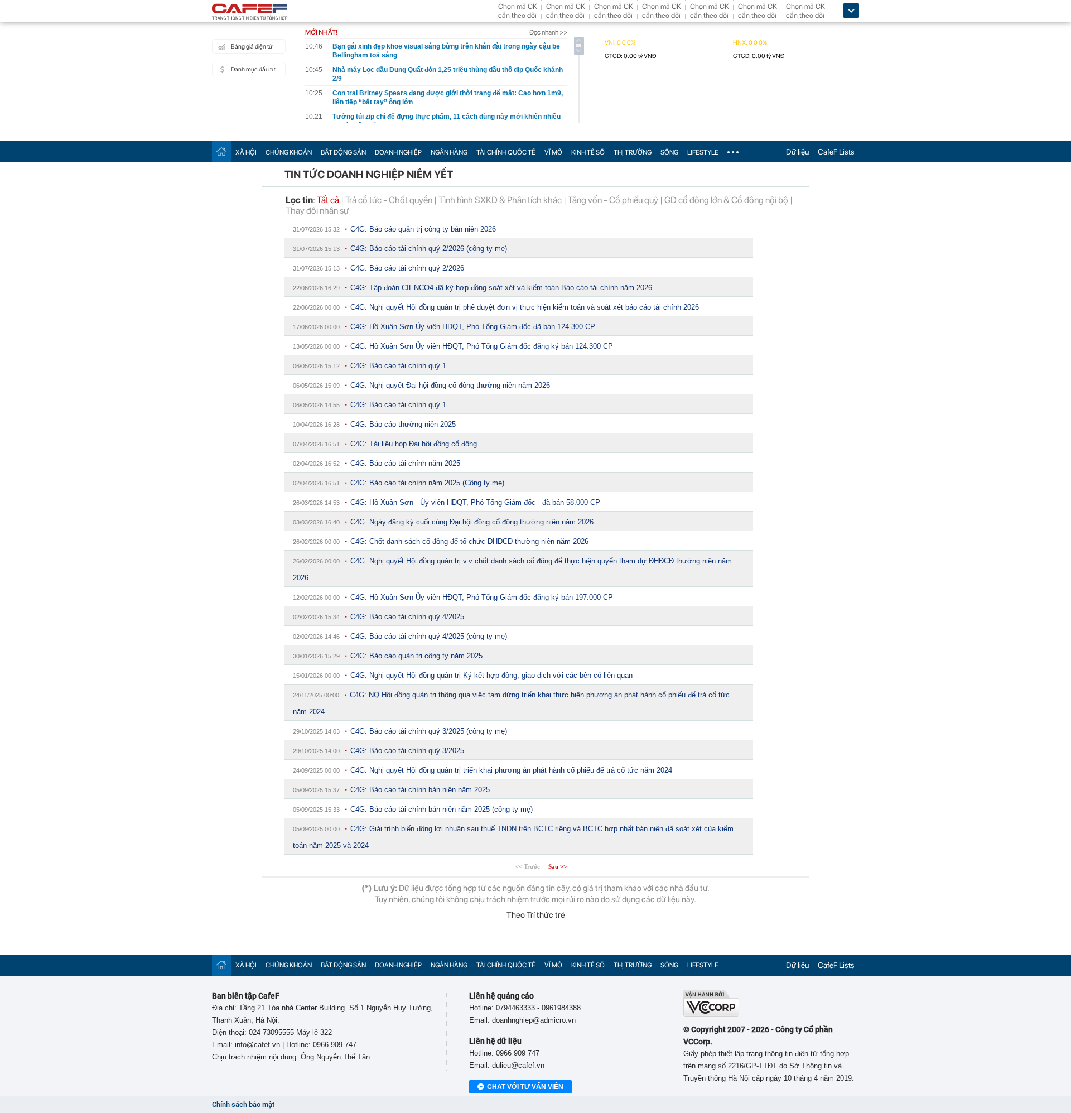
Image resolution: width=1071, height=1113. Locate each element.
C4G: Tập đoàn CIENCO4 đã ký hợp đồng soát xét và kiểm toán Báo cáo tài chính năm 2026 (501, 287)
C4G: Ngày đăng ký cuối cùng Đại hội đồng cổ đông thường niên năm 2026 (472, 522)
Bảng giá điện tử (251, 46)
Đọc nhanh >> (548, 32)
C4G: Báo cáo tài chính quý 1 (398, 366)
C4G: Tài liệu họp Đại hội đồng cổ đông (413, 444)
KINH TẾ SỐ (588, 152)
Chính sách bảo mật (243, 1104)
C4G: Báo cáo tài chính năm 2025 (405, 463)
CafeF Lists (836, 151)
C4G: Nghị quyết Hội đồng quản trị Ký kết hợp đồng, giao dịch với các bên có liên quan (491, 675)
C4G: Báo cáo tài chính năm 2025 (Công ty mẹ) (427, 483)
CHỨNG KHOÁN (289, 152)
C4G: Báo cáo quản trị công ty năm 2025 (416, 656)
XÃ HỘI (246, 152)
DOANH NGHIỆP (398, 152)
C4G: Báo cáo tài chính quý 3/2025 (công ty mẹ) (428, 731)
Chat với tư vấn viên (525, 1087)
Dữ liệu (797, 151)
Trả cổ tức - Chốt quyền (388, 200)
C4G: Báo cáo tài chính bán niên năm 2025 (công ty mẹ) (441, 809)
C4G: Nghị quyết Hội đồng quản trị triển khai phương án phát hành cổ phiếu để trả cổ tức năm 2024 (511, 770)
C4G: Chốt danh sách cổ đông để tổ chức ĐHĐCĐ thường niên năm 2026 (469, 541)
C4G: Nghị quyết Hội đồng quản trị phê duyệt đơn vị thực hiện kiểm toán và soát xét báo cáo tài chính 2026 (524, 307)
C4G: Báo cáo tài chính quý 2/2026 (407, 268)
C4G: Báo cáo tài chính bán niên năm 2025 (420, 790)
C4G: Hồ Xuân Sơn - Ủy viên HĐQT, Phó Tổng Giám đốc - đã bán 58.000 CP (475, 502)
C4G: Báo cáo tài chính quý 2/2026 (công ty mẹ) (428, 248)
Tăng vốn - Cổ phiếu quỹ (613, 200)
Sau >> (557, 866)
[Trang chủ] (221, 151)
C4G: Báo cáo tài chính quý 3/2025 (407, 750)
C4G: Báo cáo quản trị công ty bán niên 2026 (423, 229)
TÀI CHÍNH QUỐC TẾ (506, 152)
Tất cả (328, 200)
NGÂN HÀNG (449, 152)
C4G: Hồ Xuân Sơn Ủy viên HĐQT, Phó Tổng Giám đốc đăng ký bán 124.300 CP (481, 346)
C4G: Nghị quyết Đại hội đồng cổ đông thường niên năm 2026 (450, 385)
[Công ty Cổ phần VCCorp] (711, 1014)
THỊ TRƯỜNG (633, 152)
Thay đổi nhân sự (317, 210)
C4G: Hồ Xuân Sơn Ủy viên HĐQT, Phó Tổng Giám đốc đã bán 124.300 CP (472, 326)
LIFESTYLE (702, 152)
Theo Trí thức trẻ (535, 915)
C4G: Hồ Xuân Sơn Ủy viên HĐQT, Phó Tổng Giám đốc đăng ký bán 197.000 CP (481, 597)
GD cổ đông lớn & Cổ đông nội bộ (726, 200)
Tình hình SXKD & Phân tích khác (500, 200)
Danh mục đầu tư (253, 69)
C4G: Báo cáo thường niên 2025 (403, 424)
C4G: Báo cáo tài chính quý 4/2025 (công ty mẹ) (428, 636)
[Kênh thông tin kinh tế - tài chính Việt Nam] (250, 12)
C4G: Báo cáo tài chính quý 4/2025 (407, 617)
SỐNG (669, 152)
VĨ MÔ (553, 152)
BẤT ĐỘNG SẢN (343, 152)
